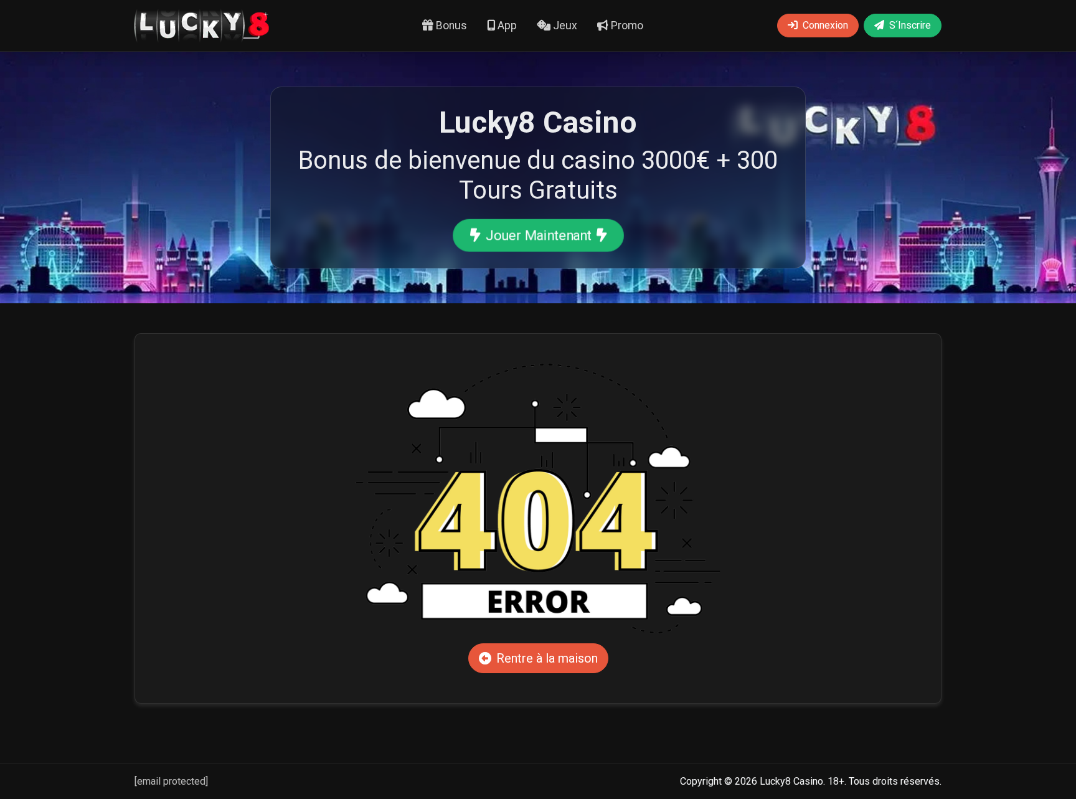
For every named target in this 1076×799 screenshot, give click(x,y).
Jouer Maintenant (538, 235)
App (506, 25)
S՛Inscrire (910, 25)
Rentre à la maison (547, 658)
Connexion (825, 25)
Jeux (563, 25)
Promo (625, 25)
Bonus (450, 25)
